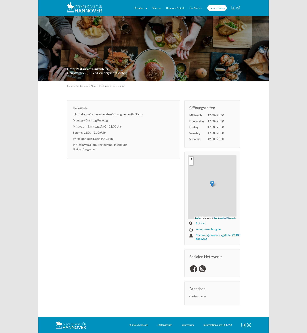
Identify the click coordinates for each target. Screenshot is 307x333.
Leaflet (198, 218)
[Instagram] (202, 268)
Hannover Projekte (175, 8)
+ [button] (191, 158)
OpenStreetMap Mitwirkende (225, 218)
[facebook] (193, 268)
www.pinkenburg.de (208, 229)
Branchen (139, 8)
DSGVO (217, 324)
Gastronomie (83, 85)
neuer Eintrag (218, 8)
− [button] (191, 163)
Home (70, 85)
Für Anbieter (196, 8)
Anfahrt (200, 223)
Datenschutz (165, 324)
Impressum (187, 324)
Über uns (156, 8)
